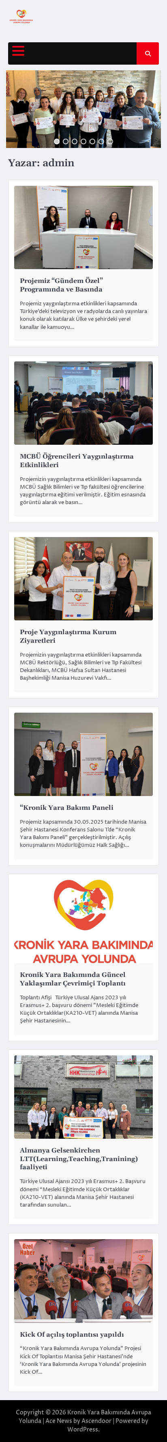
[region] (83, 109)
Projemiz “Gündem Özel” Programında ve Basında (61, 285)
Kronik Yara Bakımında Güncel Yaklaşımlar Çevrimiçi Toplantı (73, 979)
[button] (57, 141)
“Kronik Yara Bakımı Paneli (66, 808)
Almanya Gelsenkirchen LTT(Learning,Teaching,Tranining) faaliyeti (79, 1159)
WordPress (82, 1429)
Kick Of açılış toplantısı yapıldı (72, 1335)
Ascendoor (96, 1421)
